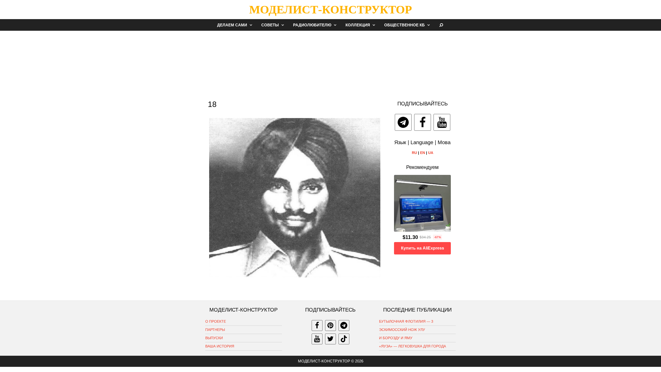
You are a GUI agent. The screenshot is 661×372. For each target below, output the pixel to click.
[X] (330, 339)
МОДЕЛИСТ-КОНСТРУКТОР (330, 9)
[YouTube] (442, 122)
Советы (270, 25)
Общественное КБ (404, 25)
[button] (252, 25)
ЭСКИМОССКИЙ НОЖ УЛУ (402, 330)
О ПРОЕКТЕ (215, 321)
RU (414, 153)
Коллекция (357, 25)
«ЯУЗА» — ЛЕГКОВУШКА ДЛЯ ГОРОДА (412, 346)
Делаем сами (232, 25)
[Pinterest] (330, 325)
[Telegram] (403, 122)
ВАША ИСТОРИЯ (219, 346)
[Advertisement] (330, 63)
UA (430, 153)
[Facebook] (422, 122)
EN (422, 153)
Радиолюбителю (312, 25)
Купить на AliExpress (422, 248)
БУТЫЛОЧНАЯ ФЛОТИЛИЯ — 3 (406, 321)
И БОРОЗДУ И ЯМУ (395, 338)
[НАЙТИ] (441, 25)
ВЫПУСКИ (214, 338)
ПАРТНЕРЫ (215, 330)
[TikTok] (344, 339)
